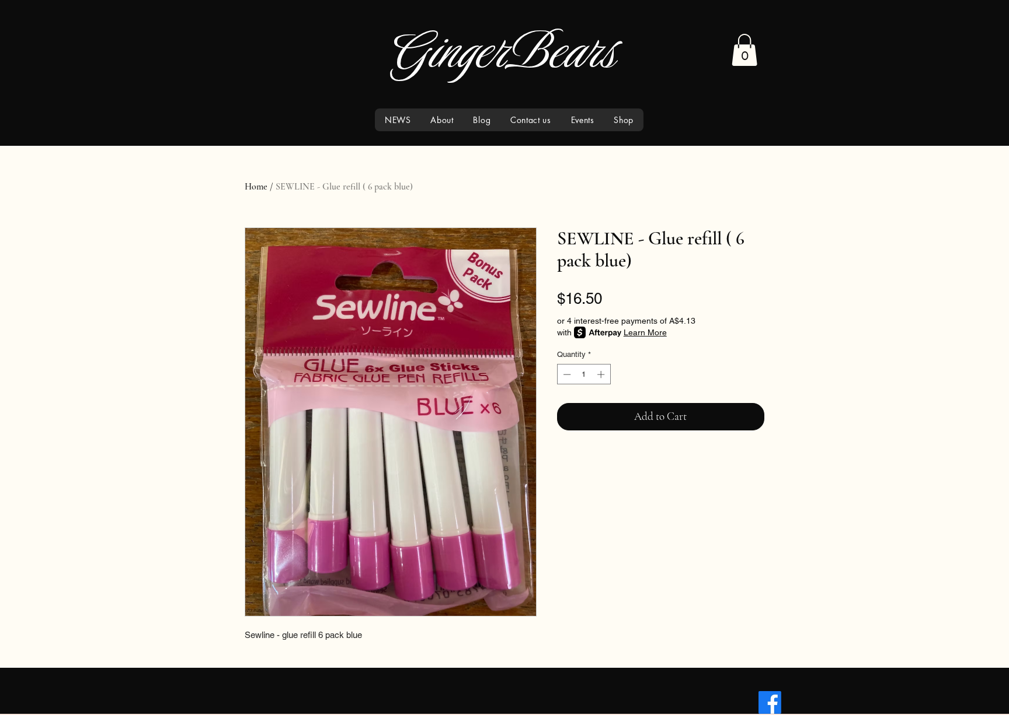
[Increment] (602, 374)
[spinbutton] (583, 374)
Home (256, 186)
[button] (744, 50)
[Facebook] (770, 702)
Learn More (645, 332)
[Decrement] (566, 374)
